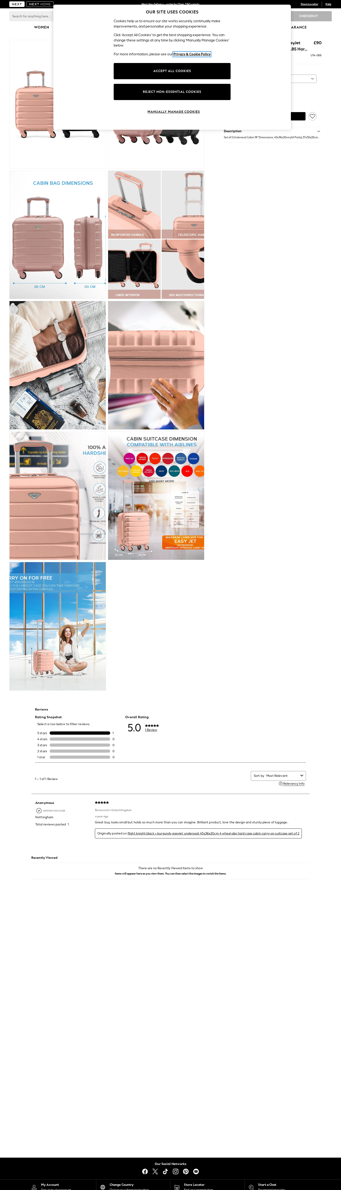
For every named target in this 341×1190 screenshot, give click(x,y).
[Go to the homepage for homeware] (40, 4)
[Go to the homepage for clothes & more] (17, 4)
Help (328, 4)
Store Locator (309, 4)
